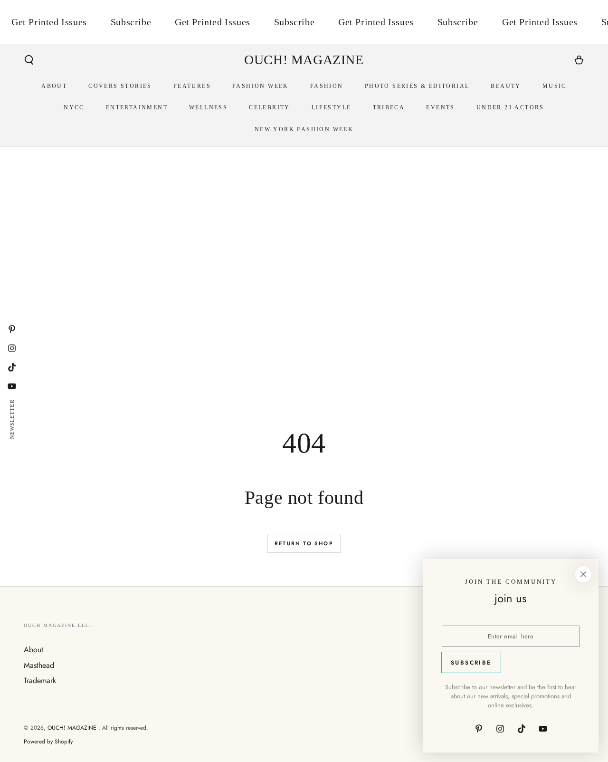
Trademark (40, 680)
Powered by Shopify (48, 742)
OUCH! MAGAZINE (73, 727)
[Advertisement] (304, 307)
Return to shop (304, 543)
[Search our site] (29, 59)
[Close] (583, 574)
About (33, 649)
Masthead (39, 665)
